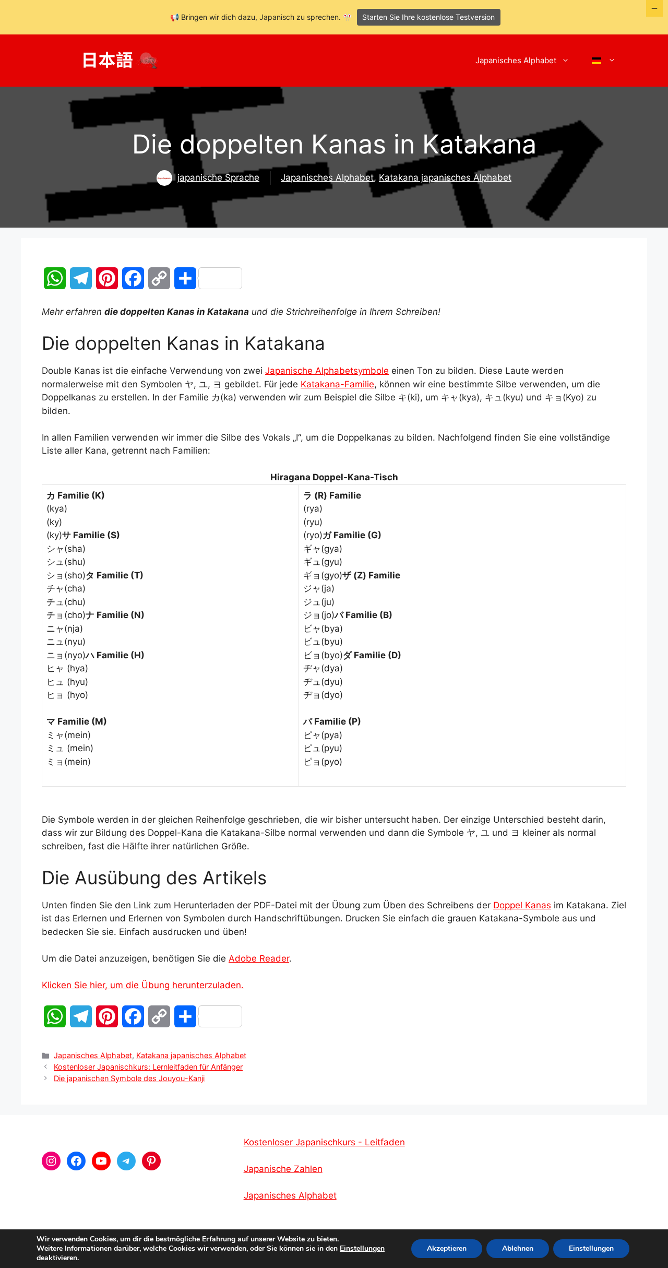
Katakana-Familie (337, 384)
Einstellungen (362, 1248)
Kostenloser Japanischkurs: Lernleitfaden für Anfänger (148, 1066)
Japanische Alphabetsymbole (327, 370)
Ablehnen (517, 1248)
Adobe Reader (259, 958)
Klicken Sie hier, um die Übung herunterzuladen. (143, 985)
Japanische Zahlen (283, 1169)
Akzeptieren (447, 1248)
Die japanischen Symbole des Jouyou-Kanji (129, 1078)
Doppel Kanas (522, 905)
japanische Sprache (218, 177)
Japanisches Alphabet (515, 60)
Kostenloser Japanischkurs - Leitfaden (324, 1142)
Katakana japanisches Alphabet (445, 177)
